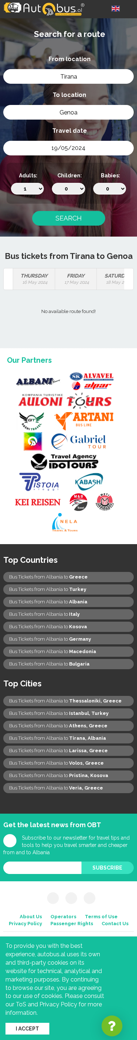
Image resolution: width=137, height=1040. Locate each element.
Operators (63, 916)
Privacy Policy (25, 923)
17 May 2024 (76, 279)
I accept (27, 1029)
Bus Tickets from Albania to (48, 577)
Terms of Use (101, 916)
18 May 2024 (117, 279)
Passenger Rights (71, 923)
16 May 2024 (33, 279)
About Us (31, 916)
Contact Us (115, 923)
